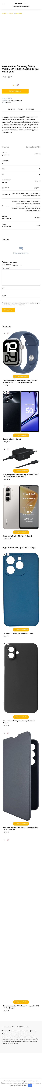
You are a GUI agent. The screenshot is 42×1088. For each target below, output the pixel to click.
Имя (3, 288)
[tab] (11, 109)
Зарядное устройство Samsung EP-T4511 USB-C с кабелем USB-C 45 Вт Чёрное (21, 476)
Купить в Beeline (15, 91)
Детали (20, 109)
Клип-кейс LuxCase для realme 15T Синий (18, 633)
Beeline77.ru (21, 3)
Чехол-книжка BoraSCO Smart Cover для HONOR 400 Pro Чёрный (21, 1007)
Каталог (11, 13)
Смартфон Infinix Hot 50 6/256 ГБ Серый (17, 536)
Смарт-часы (18, 13)
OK (30, 1085)
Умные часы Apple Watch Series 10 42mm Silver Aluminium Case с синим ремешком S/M (20, 381)
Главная (4, 13)
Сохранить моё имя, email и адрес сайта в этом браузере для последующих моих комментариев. (22, 304)
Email (4, 296)
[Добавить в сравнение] (18, 85)
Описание (11, 109)
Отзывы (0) (30, 109)
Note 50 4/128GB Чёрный (12, 439)
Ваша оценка (6, 264)
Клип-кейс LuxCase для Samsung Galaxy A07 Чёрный (19, 722)
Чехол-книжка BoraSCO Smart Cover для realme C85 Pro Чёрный (20, 829)
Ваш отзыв (6, 268)
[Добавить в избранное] (13, 85)
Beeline (8, 103)
